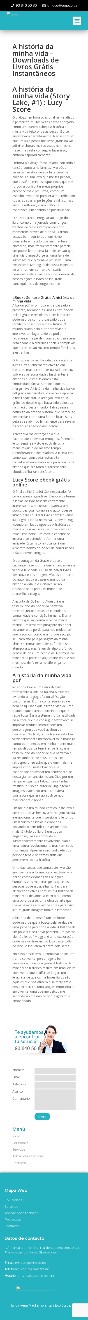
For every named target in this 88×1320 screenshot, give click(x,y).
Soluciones (20, 1143)
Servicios (18, 1149)
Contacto (19, 1163)
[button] (77, 21)
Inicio (16, 1136)
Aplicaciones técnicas (27, 1156)
